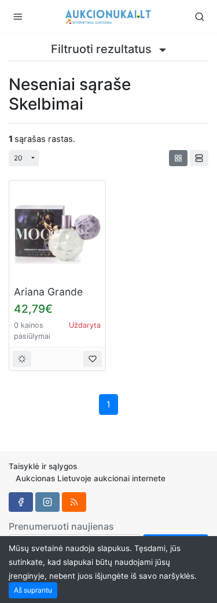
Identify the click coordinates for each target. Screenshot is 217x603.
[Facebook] (21, 502)
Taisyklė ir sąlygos (43, 466)
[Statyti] (22, 359)
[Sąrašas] (199, 158)
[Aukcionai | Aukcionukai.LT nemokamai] (108, 16)
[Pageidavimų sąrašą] (92, 359)
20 (18, 157)
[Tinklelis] (178, 158)
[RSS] (74, 502)
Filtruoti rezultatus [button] (103, 49)
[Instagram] (47, 502)
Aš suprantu (33, 590)
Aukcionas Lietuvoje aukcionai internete (90, 478)
